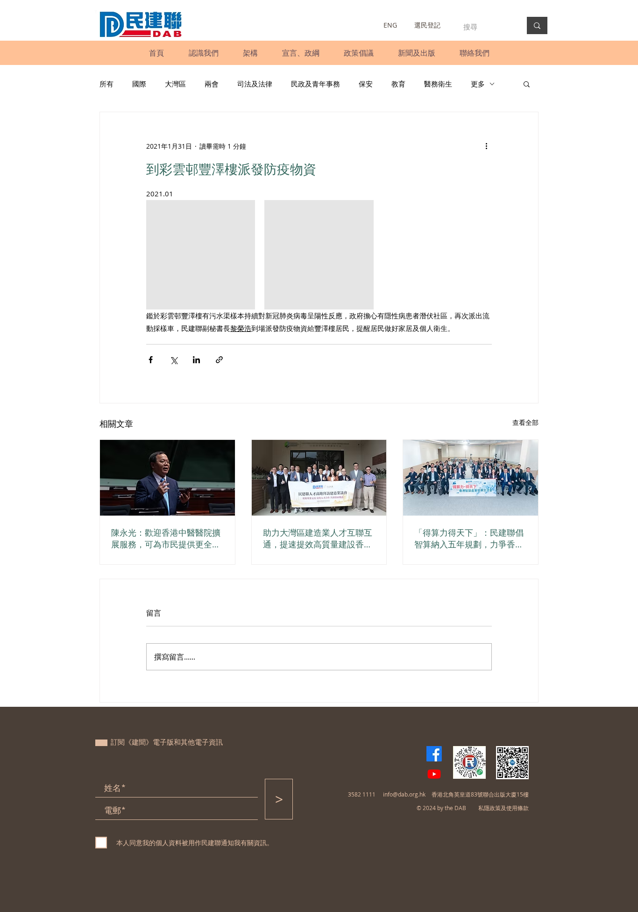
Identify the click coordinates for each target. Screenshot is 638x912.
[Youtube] (434, 774)
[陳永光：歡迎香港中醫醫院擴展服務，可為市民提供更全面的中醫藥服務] (167, 478)
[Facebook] (434, 753)
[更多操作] (486, 145)
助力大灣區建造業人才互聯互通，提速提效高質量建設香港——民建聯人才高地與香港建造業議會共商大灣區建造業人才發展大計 (317, 538)
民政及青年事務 (315, 83)
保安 (366, 83)
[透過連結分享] (219, 359)
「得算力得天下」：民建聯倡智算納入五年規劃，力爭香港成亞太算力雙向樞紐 (469, 538)
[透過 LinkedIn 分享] (196, 359)
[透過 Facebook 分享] (150, 359)
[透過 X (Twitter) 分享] (173, 359)
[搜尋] (537, 25)
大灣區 (175, 83)
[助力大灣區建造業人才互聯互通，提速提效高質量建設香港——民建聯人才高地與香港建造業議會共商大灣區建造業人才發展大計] (319, 478)
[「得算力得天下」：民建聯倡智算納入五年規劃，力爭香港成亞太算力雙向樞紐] (470, 478)
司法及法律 (254, 83)
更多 (478, 83)
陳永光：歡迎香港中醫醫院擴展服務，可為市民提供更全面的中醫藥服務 (165, 538)
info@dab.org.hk (404, 794)
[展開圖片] (200, 254)
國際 (139, 83)
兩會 (212, 83)
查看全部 (525, 422)
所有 (106, 83)
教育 (398, 83)
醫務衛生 (438, 83)
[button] (203, 52)
